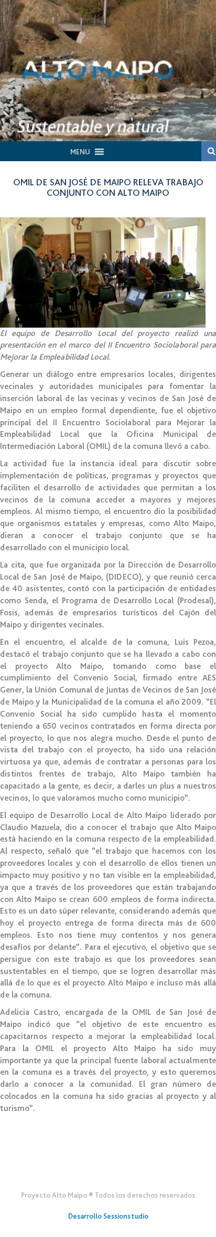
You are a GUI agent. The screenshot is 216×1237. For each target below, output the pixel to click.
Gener (108, 1169)
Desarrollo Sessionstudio (108, 1216)
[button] (80, 151)
